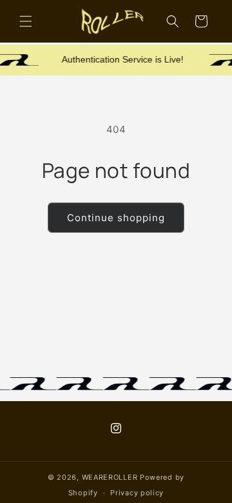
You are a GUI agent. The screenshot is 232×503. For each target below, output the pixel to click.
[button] (26, 21)
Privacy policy (137, 492)
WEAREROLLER (110, 477)
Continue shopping (116, 218)
